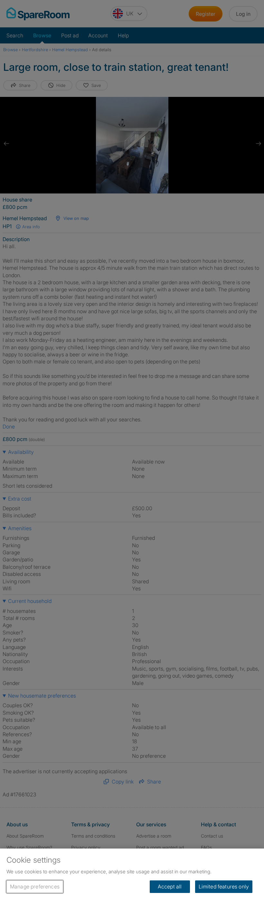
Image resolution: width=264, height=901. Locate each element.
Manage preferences (35, 886)
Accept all (170, 886)
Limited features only (224, 886)
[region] (132, 875)
